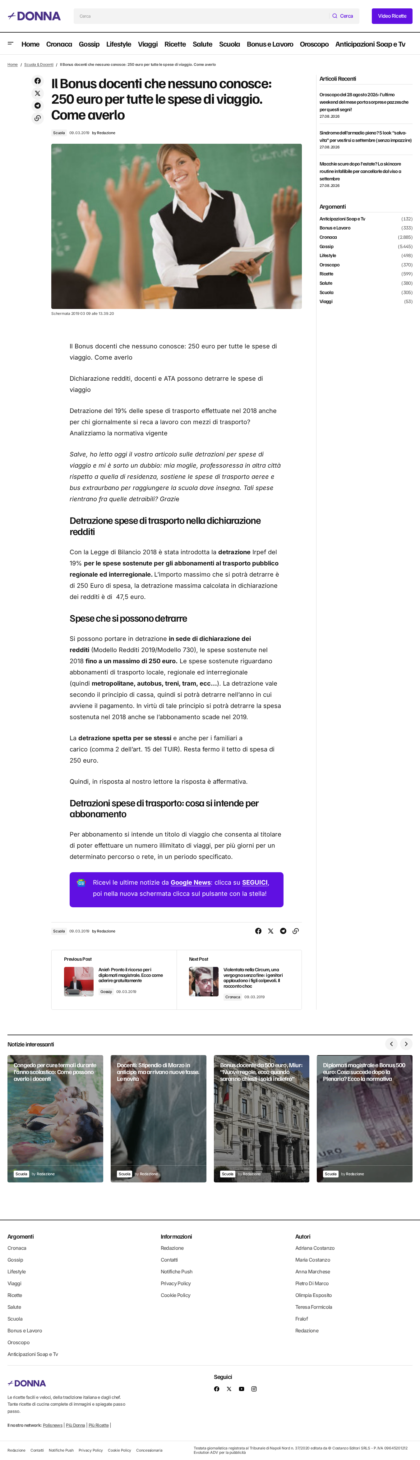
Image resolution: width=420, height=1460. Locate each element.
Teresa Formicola (313, 1307)
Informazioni (176, 1236)
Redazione (172, 1248)
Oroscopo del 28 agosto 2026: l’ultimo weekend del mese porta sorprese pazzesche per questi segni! (364, 101)
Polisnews (52, 1425)
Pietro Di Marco (312, 1283)
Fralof (301, 1319)
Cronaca (232, 997)
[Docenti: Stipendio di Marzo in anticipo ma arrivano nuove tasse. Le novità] (158, 1118)
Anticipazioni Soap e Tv (342, 219)
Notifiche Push (177, 1271)
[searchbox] (202, 16)
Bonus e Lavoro (335, 228)
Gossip (106, 991)
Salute (326, 283)
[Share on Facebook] (37, 81)
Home (12, 64)
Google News (191, 882)
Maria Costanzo (312, 1260)
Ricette (326, 274)
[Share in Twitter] (37, 93)
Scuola (59, 132)
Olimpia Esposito (313, 1295)
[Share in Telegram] (37, 106)
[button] (10, 43)
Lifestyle (328, 255)
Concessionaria (149, 1450)
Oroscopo (329, 265)
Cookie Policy (176, 1295)
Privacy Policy (176, 1283)
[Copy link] (37, 118)
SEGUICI (255, 882)
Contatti (169, 1260)
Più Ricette (99, 1425)
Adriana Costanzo (315, 1248)
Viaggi (326, 301)
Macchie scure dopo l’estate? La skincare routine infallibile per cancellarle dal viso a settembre (360, 171)
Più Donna (75, 1425)
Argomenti (20, 1236)
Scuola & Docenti (38, 64)
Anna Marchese (312, 1271)
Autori (302, 1236)
